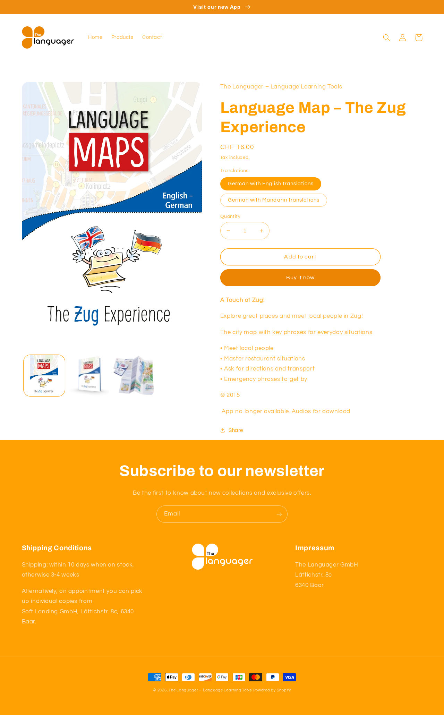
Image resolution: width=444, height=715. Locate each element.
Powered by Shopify (272, 690)
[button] (387, 37)
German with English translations (271, 183)
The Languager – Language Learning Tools (210, 690)
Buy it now (300, 277)
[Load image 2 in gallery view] (89, 375)
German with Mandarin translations (274, 200)
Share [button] (236, 430)
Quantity (230, 216)
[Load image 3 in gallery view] (134, 375)
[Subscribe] (279, 513)
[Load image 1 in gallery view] (44, 375)
